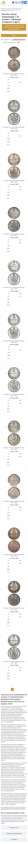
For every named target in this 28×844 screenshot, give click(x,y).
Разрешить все (14, 827)
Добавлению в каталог (19, 39)
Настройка (14, 839)
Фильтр (14, 35)
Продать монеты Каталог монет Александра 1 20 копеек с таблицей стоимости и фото (14, 27)
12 (18, 42)
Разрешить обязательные (14, 833)
